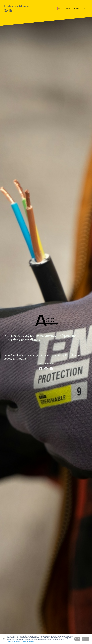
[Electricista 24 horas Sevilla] (17, 14)
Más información (28, 641)
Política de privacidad (13, 641)
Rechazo (85, 639)
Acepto (77, 639)
